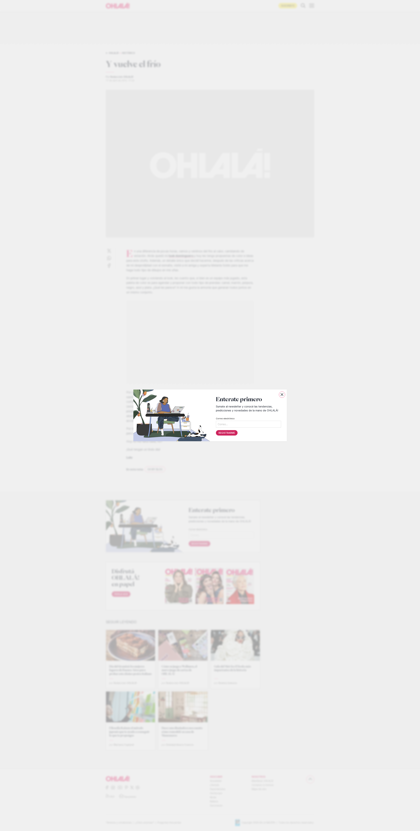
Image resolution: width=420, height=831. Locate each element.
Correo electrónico (225, 418)
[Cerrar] (282, 395)
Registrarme (226, 433)
